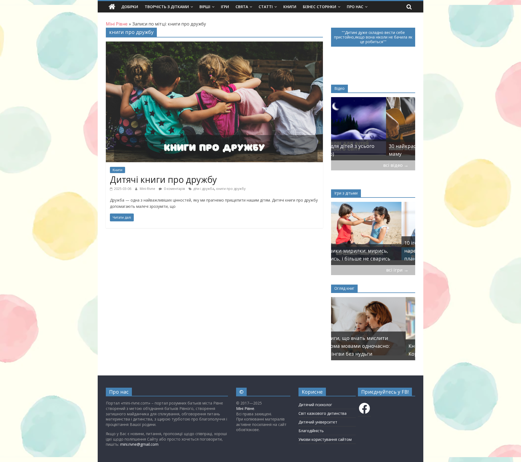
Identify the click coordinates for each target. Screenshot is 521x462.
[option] (373, 128)
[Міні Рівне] (112, 6)
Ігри (225, 6)
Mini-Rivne (148, 188)
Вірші (204, 6)
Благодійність (311, 430)
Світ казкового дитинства (322, 413)
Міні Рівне (245, 408)
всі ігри (397, 270)
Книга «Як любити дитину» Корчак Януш (367, 350)
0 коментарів (174, 188)
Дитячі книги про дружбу (163, 179)
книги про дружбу (231, 188)
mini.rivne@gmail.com (139, 444)
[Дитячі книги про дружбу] (214, 45)
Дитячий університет (317, 422)
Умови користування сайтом (325, 439)
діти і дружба (203, 188)
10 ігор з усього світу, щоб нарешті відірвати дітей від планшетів (368, 251)
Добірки (129, 6)
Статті (266, 6)
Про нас (355, 6)
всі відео (395, 165)
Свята (242, 6)
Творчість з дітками (167, 6)
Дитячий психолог (315, 404)
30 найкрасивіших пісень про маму (370, 150)
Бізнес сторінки (319, 6)
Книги (289, 6)
